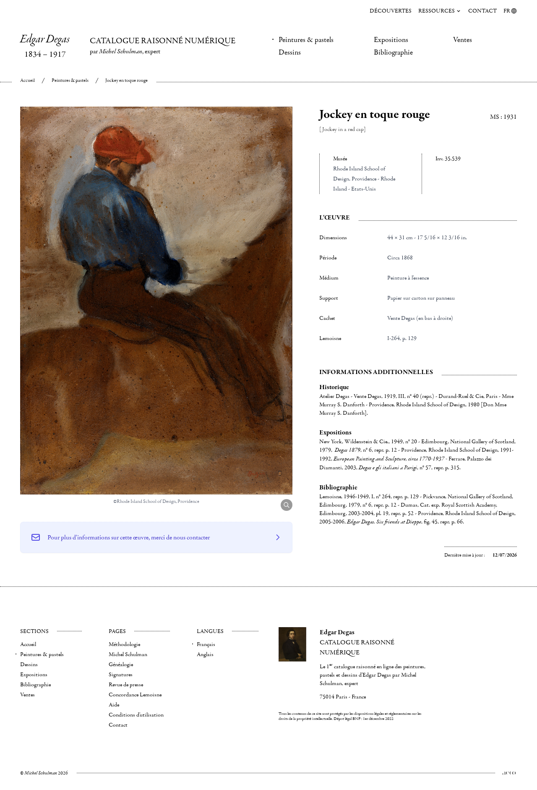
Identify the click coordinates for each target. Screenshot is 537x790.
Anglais (205, 654)
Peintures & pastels (306, 39)
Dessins (290, 52)
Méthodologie (124, 644)
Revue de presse (126, 684)
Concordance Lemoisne (135, 694)
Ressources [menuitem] (436, 11)
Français (206, 644)
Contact (482, 11)
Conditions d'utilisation (136, 715)
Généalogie (121, 664)
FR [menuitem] (506, 11)
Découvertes (391, 11)
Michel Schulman (128, 654)
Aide (114, 705)
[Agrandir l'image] (286, 505)
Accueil (27, 80)
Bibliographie (393, 52)
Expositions (391, 39)
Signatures (121, 674)
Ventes (462, 39)
